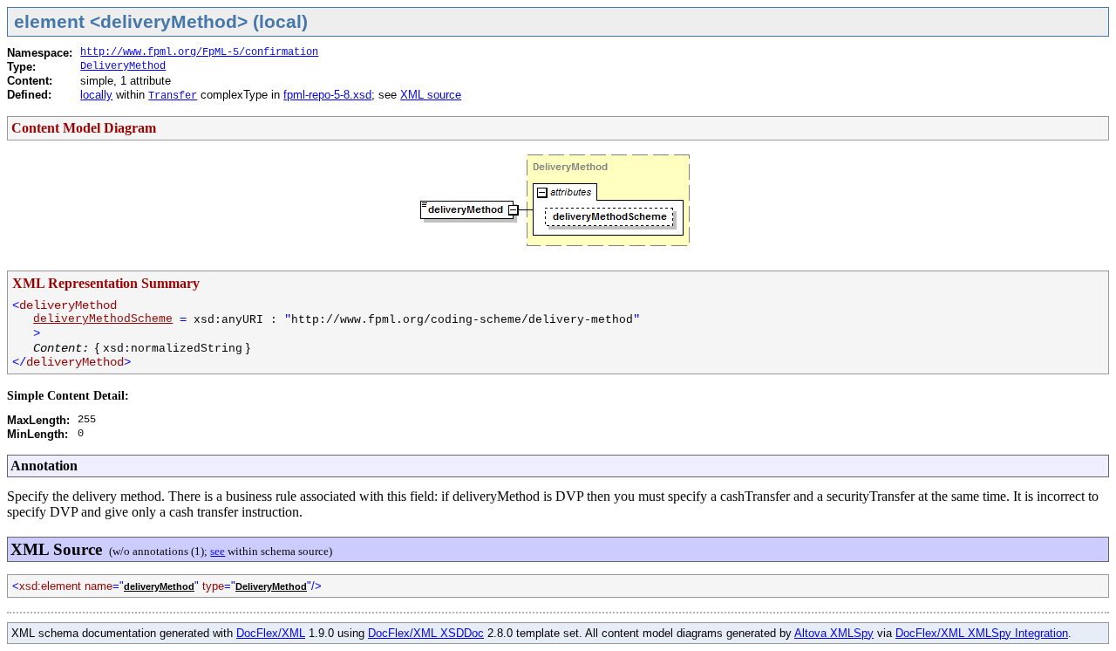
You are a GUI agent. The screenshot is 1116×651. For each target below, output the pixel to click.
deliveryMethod (159, 586)
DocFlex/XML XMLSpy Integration (981, 633)
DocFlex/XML (270, 633)
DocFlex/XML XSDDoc (426, 633)
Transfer (172, 96)
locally (96, 94)
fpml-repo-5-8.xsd (327, 94)
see (217, 551)
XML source (430, 94)
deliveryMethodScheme (103, 319)
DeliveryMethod (123, 66)
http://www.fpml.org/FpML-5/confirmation (199, 52)
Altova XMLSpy (834, 633)
